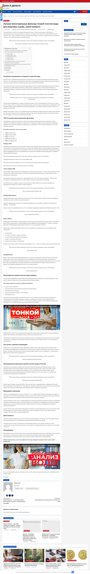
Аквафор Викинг (10, 59)
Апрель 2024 (67, 87)
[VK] (1, 15)
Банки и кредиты (27, 11)
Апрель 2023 (67, 106)
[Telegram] (1, 17)
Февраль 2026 (67, 70)
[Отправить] (1, 20)
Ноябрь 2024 (67, 73)
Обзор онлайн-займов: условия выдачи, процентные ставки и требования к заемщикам (53, 565)
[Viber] (1, 12)
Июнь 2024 (66, 81)
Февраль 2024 (67, 92)
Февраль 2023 (67, 109)
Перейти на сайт (19, 488)
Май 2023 (66, 103)
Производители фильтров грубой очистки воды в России (17, 64)
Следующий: (47, 500)
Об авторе (7, 70)
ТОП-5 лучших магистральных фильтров (14, 52)
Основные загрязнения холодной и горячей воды (16, 50)
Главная (4, 11)
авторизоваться (26, 512)
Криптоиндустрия (37, 11)
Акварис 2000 (10, 53)
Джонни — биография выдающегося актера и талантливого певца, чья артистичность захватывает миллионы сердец (30, 537)
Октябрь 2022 (67, 117)
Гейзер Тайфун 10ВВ (11, 55)
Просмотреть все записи (32, 488)
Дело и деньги (11, 5)
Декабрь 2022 (67, 111)
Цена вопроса (8, 67)
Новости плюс (67, 142)
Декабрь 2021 (67, 119)
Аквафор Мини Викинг (12, 56)
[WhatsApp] (1, 10)
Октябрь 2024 (67, 76)
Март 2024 (66, 89)
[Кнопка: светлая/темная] (75, 11)
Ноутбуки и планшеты (47, 11)
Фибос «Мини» (10, 58)
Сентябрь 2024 (67, 78)
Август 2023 (66, 100)
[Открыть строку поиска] (77, 11)
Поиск (66, 20)
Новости (9, 11)
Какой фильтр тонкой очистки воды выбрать (15, 61)
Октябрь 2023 (67, 98)
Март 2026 (66, 67)
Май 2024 (66, 84)
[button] (29, 49)
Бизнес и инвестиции (17, 11)
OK (72, 572)
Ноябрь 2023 (67, 95)
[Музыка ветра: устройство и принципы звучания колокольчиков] (34, 555)
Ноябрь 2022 (67, 114)
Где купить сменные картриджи (12, 62)
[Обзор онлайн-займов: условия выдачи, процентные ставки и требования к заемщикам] (56, 555)
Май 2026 (66, 62)
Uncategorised (6, 20)
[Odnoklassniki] (1, 7)
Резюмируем (8, 68)
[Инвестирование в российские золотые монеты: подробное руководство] (77, 555)
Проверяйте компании (10, 65)
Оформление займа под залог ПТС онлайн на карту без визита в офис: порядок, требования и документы (75, 35)
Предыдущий (14, 501)
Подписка (85, 11)
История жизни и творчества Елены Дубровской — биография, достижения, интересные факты (51, 535)
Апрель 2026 (67, 65)
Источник (5, 476)
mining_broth (7, 29)
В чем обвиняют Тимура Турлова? (71, 54)
